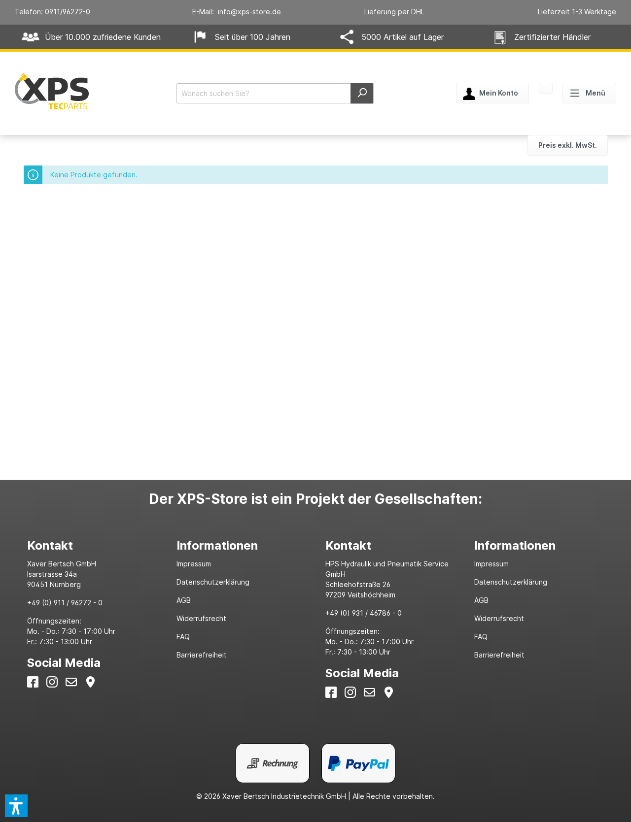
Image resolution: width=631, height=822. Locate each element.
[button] (16, 805)
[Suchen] (362, 93)
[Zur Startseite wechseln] (52, 91)
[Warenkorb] (545, 89)
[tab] (91, 545)
